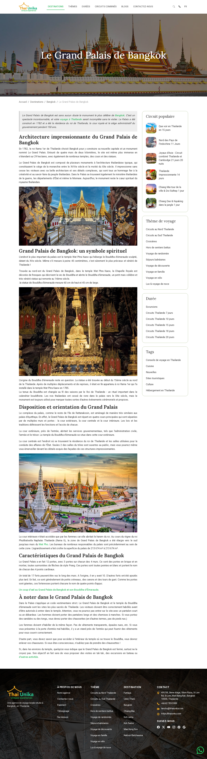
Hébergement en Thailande (160, 390)
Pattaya (127, 693)
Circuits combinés (106, 6)
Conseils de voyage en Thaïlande (163, 360)
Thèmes (72, 6)
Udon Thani (129, 699)
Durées (86, 6)
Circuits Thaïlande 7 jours (159, 312)
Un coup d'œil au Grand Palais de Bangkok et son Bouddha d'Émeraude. (59, 589)
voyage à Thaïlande (71, 119)
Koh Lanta (128, 717)
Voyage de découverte (158, 265)
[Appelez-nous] (179, 7)
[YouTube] (168, 727)
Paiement (61, 705)
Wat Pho (43, 544)
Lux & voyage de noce (157, 283)
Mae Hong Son (131, 729)
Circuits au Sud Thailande (159, 235)
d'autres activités (28, 657)
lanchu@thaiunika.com (172, 708)
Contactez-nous (143, 6)
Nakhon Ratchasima (133, 735)
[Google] (184, 727)
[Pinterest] (179, 727)
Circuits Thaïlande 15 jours (160, 325)
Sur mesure (62, 717)
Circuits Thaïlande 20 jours (160, 337)
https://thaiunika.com (171, 713)
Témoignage (63, 711)
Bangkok (119, 115)
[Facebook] (158, 727)
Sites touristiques (155, 378)
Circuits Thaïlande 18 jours (160, 331)
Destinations (55, 6)
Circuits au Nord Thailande (160, 229)
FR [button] (185, 6)
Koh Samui (129, 723)
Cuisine (150, 366)
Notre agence (63, 693)
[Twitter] (163, 727)
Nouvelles (151, 372)
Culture (150, 384)
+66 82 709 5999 (169, 703)
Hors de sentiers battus (158, 247)
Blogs (124, 6)
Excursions (151, 306)
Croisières (151, 241)
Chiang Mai (129, 711)
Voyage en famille (155, 271)
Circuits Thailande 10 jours (160, 319)
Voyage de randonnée (157, 253)
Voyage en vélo (154, 277)
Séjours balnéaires (155, 259)
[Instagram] (173, 727)
